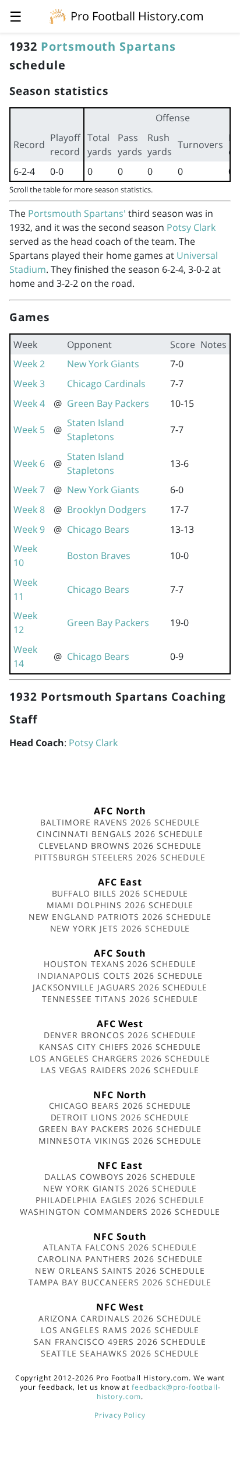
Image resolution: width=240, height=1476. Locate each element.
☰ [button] (15, 16)
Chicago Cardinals (106, 383)
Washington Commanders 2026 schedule (120, 1211)
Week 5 (29, 429)
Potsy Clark (191, 227)
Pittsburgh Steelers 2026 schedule (120, 857)
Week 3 (29, 383)
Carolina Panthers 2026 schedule (120, 1258)
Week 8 (29, 509)
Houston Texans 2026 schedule (120, 963)
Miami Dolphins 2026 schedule (120, 905)
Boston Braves (98, 555)
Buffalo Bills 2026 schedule (120, 893)
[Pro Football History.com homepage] (57, 15)
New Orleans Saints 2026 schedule (120, 1270)
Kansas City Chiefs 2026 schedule (120, 1046)
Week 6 (29, 463)
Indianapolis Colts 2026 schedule (120, 975)
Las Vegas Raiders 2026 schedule (120, 1070)
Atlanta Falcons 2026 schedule (120, 1247)
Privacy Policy (120, 1415)
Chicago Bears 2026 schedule (120, 1105)
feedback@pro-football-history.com (158, 1391)
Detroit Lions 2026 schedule (120, 1117)
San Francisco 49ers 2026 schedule (120, 1341)
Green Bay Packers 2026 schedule (120, 1128)
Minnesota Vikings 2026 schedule (120, 1140)
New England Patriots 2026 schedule (120, 916)
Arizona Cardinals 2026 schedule (120, 1318)
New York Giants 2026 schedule (120, 1188)
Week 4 (29, 403)
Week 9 (29, 529)
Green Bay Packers (108, 403)
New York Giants (103, 363)
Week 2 (29, 363)
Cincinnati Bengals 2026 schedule (120, 833)
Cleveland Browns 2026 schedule (120, 845)
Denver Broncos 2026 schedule (120, 1035)
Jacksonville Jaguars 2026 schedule (120, 987)
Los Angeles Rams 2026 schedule (120, 1330)
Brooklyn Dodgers (106, 509)
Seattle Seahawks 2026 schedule (120, 1353)
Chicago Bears (98, 529)
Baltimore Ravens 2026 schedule (120, 822)
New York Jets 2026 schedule (120, 928)
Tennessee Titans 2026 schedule (120, 998)
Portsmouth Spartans (108, 46)
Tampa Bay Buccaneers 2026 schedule (120, 1282)
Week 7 (29, 489)
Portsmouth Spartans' (77, 213)
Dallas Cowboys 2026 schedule (120, 1176)
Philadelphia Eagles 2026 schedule (120, 1200)
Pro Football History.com (137, 16)
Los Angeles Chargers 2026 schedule (120, 1058)
